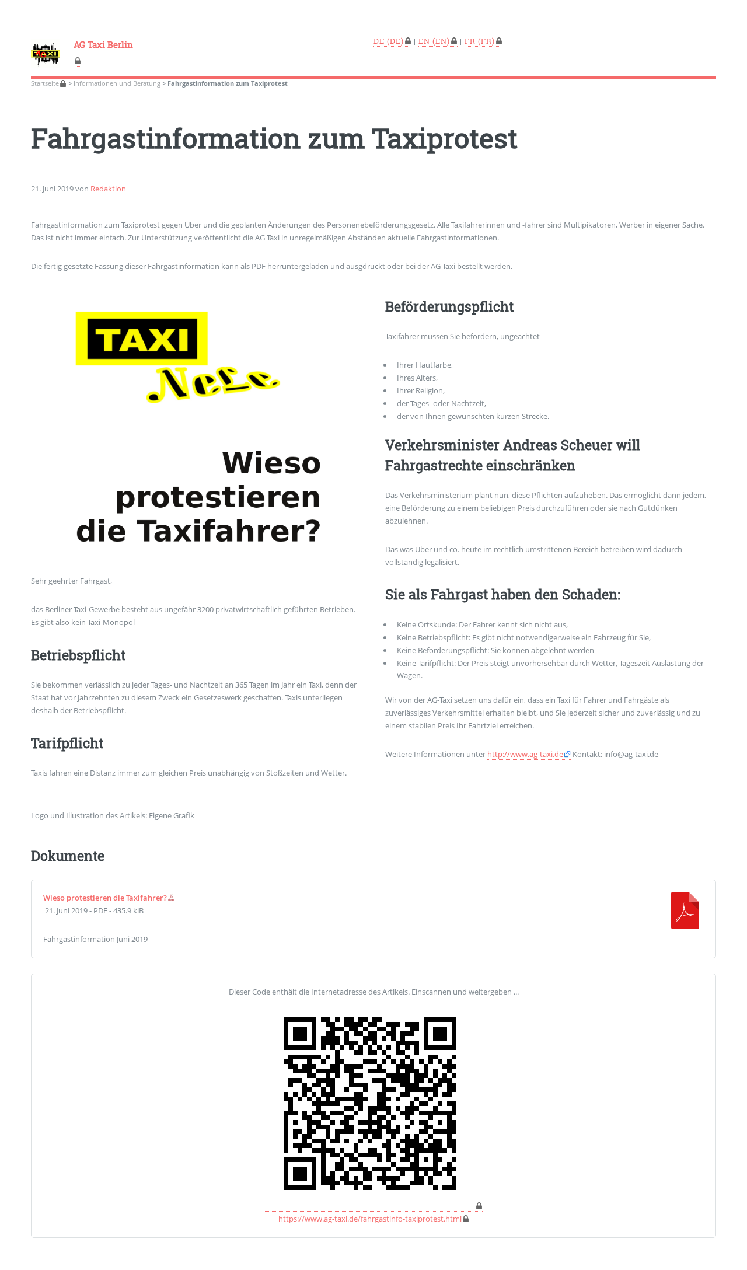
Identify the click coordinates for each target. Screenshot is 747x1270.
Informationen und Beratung (117, 83)
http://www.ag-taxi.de (525, 754)
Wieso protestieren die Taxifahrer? (105, 897)
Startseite (45, 83)
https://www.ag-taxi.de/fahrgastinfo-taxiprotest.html (370, 1218)
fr (470, 41)
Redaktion (108, 188)
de (379, 41)
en (424, 41)
